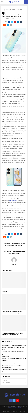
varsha (4, 18)
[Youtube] (17, 400)
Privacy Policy (22, 411)
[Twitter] (14, 400)
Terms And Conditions (15, 411)
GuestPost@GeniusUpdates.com (15, 407)
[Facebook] (10, 400)
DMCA (8, 411)
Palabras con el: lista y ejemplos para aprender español (14, 345)
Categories (4, 380)
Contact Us (4, 411)
